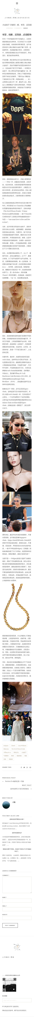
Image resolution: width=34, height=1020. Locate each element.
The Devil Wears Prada (18, 749)
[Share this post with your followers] (24, 767)
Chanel (13, 745)
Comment (5, 875)
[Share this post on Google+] (27, 767)
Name (4, 897)
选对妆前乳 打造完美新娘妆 (21, 789)
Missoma (6, 749)
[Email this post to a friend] (30, 767)
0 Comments (18, 28)
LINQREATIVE (8, 1006)
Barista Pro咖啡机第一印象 (13, 781)
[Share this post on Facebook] (21, 767)
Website (4, 914)
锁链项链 (19, 755)
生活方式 (25, 28)
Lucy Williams (22, 745)
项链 (25, 755)
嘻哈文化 (16, 752)
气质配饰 (6, 755)
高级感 (11, 759)
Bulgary (6, 745)
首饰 (5, 759)
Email (4, 906)
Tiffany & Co (7, 752)
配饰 (12, 755)
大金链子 (24, 752)
